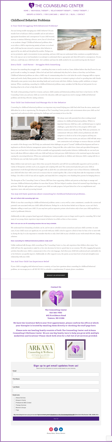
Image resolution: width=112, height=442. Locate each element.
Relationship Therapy (61, 10)
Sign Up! (56, 418)
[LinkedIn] (58, 282)
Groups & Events (34, 14)
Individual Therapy (40, 10)
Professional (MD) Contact (23, 403)
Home (26, 10)
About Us (64, 14)
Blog (73, 14)
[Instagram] (54, 282)
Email (14, 371)
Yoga (17, 410)
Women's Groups (21, 407)
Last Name (16, 387)
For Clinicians (51, 14)
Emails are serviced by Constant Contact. (62, 414)
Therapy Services (21, 405)
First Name (16, 379)
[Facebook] (56, 282)
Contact (81, 14)
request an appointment (56, 275)
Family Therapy (80, 10)
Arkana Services (20, 398)
